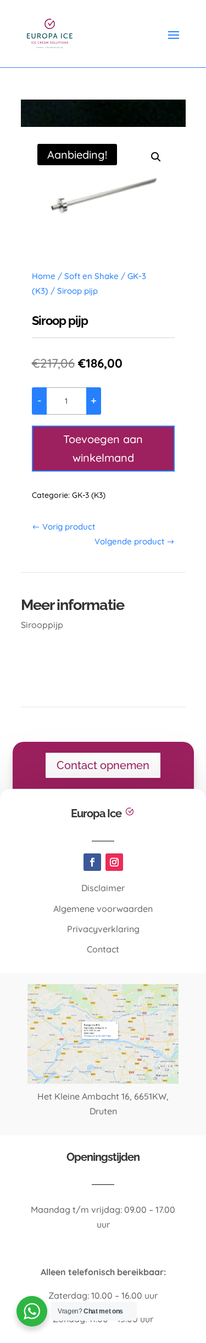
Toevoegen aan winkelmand (103, 448)
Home (43, 276)
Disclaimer (103, 887)
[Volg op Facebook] (92, 862)
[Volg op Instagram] (114, 862)
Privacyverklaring (103, 928)
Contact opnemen (103, 765)
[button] (156, 157)
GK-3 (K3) (88, 495)
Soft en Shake (91, 276)
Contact (103, 949)
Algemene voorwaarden (103, 908)
